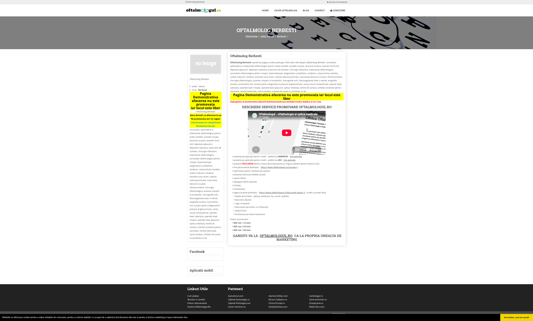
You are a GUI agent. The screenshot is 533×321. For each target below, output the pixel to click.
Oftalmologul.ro (276, 235)
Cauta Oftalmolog (285, 10)
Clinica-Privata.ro (277, 303)
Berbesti (281, 36)
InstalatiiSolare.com (278, 306)
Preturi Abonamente (197, 303)
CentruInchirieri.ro (318, 299)
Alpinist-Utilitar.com (278, 295)
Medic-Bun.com (316, 306)
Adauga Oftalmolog (337, 2)
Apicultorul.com (235, 295)
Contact (320, 10)
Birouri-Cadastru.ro (278, 299)
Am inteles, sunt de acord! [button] (516, 317)
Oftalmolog (251, 36)
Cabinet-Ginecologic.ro (239, 299)
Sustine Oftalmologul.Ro (199, 306)
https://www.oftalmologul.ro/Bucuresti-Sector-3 (282, 192)
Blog (306, 10)
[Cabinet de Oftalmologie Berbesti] (206, 64)
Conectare (338, 10)
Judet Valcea (267, 36)
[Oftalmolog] (203, 10)
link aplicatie (296, 156)
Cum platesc (193, 295)
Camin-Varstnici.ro (237, 306)
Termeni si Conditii (196, 299)
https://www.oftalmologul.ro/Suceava (279, 167)
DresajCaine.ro (316, 303)
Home (265, 10)
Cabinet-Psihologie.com (239, 303)
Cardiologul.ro (316, 295)
